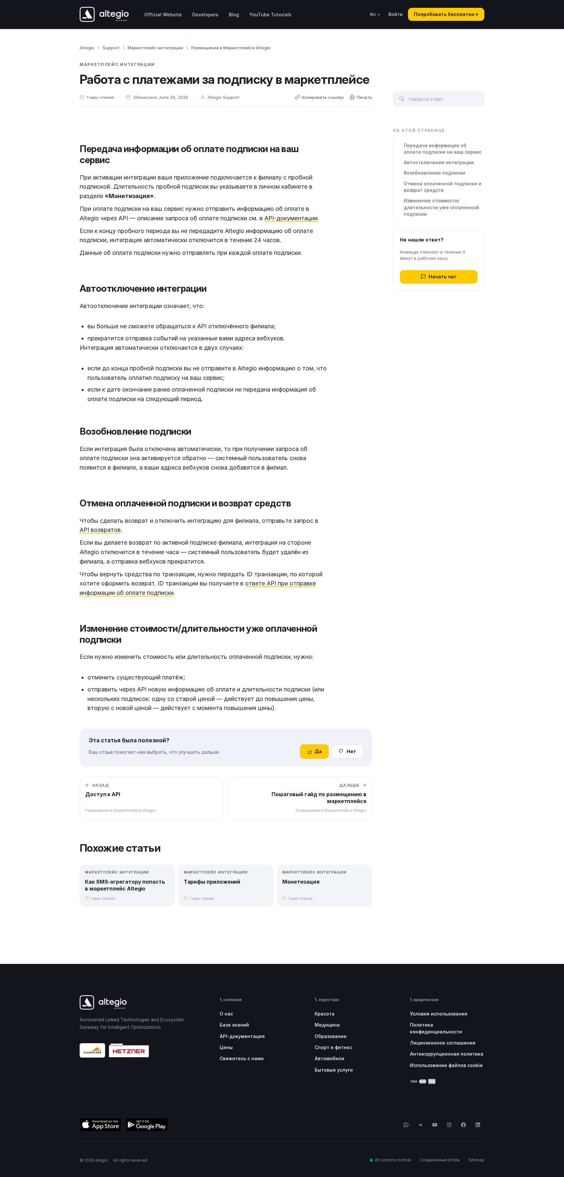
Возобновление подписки (434, 173)
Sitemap (476, 1159)
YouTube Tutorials (270, 14)
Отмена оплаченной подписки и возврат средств (442, 187)
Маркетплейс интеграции (155, 47)
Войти (395, 14)
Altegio (87, 47)
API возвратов (100, 529)
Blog (234, 14)
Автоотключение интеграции (439, 162)
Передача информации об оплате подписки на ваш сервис (442, 149)
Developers (205, 14)
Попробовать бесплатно (446, 14)
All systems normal (393, 1159)
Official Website (163, 14)
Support (110, 47)
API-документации (291, 218)
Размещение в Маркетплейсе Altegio (231, 47)
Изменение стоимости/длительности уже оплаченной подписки (441, 207)
